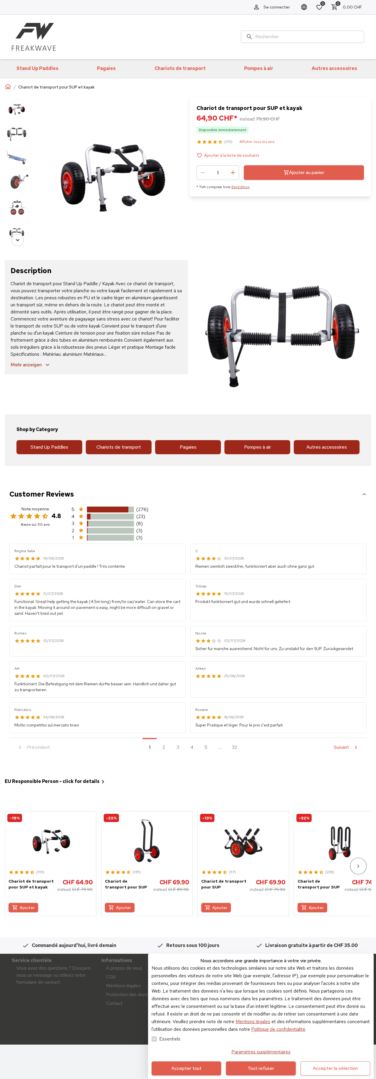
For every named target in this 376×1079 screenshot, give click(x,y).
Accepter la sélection (335, 1068)
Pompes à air (257, 447)
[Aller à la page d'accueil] (34, 37)
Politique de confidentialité (278, 1029)
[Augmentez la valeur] (233, 173)
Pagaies (188, 447)
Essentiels (169, 1039)
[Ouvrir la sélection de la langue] (304, 7)
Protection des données (130, 994)
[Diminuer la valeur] (203, 173)
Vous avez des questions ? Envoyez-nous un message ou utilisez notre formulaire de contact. (54, 975)
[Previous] (18, 105)
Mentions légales (253, 1021)
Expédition (240, 187)
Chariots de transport (118, 447)
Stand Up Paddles (49, 447)
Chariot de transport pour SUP (126, 884)
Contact (114, 1003)
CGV (111, 977)
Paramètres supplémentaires (261, 1052)
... (220, 747)
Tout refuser (261, 1068)
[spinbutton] (218, 173)
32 (234, 747)
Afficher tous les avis (256, 141)
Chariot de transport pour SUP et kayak (31, 884)
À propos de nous (124, 968)
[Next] (18, 240)
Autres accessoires (326, 447)
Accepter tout (186, 1068)
